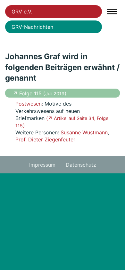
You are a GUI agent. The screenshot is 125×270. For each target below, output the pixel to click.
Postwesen (28, 103)
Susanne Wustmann (84, 132)
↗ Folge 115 (28, 93)
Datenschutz (81, 165)
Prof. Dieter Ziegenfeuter (45, 139)
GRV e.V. (22, 11)
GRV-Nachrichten (32, 27)
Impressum (42, 165)
